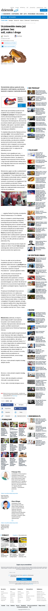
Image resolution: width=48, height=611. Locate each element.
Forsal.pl (2, 595)
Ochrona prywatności (32, 605)
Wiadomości (12, 595)
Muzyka (19, 600)
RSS (30, 607)
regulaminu (24, 575)
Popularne (15, 535)
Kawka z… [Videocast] (25, 20)
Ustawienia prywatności (22, 607)
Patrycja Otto (6, 36)
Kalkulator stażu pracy (41, 594)
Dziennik (2, 23)
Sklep (45, 7)
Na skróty (3, 589)
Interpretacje (3, 598)
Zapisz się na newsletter (9, 46)
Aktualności (12, 17)
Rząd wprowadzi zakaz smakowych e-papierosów (5, 497)
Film (18, 598)
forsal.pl (17, 7)
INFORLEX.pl (22, 7)
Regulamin (23, 605)
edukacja (7, 23)
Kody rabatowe (21, 592)
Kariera (18, 605)
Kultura (19, 601)
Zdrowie (12, 598)
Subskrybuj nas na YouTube (10, 43)
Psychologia (28, 598)
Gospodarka (12, 594)
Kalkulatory (39, 589)
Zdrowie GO (16, 20)
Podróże (12, 600)
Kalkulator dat (39, 591)
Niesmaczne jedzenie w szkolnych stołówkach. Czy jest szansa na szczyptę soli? (22, 432)
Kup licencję (15, 395)
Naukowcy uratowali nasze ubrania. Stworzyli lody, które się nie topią (22, 447)
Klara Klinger (19, 36)
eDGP (2, 594)
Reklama (13, 605)
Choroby (28, 597)
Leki (27, 594)
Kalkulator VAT (40, 595)
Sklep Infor (3, 600)
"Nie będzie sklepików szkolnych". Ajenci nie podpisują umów (4, 447)
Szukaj (44, 10)
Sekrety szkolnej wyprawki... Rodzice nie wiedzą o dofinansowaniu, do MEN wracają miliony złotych (4, 464)
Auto (11, 591)
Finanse (27, 592)
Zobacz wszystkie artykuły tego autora (9, 493)
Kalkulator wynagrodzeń (41, 600)
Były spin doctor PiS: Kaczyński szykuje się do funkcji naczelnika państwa (13, 462)
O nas (7, 605)
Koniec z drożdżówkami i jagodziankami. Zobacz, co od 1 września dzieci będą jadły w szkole (14, 432)
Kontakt (3, 605)
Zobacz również (20, 105)
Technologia (12, 592)
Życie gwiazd (20, 597)
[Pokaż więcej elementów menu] (46, 14)
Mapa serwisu (42, 605)
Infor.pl (2, 591)
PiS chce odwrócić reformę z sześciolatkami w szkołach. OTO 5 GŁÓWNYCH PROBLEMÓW (22, 99)
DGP (27, 7)
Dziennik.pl (12, 589)
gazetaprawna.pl (40, 7)
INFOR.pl (12, 7)
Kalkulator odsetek (40, 597)
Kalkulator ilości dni (40, 592)
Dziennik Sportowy (34, 20)
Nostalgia (11, 20)
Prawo (27, 591)
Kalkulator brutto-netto (41, 598)
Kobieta (19, 591)
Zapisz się (24, 579)
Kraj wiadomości (23, 535)
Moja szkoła (20, 595)
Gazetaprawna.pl (4, 592)
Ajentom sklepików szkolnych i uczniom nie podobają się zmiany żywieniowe (4, 432)
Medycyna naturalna (30, 595)
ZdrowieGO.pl (32, 7)
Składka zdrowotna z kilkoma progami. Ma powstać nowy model (5, 527)
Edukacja (4, 17)
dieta (7, 401)
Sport (11, 597)
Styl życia (28, 600)
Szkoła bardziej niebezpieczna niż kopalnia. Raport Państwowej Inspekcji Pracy (23, 462)
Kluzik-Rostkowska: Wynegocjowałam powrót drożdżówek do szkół (13, 447)
